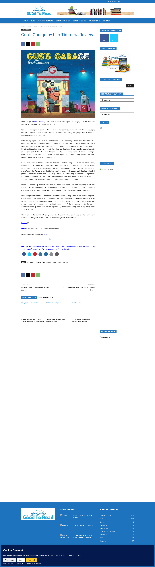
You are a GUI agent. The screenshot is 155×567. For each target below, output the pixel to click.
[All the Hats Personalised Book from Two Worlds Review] (83, 309)
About (25, 21)
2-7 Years (30, 262)
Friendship (38, 262)
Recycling (65, 262)
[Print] (57, 255)
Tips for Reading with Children (83, 525)
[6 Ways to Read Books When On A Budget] (65, 518)
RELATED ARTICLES (29, 297)
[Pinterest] (33, 44)
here (45, 234)
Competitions (94, 21)
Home (23, 26)
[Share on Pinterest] (35, 255)
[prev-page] (22, 325)
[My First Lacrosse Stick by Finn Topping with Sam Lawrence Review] (32, 309)
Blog (33, 21)
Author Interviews (45, 21)
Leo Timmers (39, 122)
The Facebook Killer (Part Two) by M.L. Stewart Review (78, 289)
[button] (131, 21)
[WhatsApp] (38, 44)
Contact (106, 21)
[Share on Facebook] (24, 255)
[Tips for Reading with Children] (65, 528)
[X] (132, 1)
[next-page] (26, 325)
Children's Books (32, 26)
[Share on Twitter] (29, 255)
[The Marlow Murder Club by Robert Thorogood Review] (65, 538)
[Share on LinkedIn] (40, 255)
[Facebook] (125, 1)
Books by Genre (79, 21)
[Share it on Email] (51, 255)
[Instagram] (128, 1)
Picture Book (57, 262)
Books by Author (63, 21)
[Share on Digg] (46, 255)
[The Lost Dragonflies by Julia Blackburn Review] (57, 309)
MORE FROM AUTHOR (45, 297)
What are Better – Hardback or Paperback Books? (35, 289)
